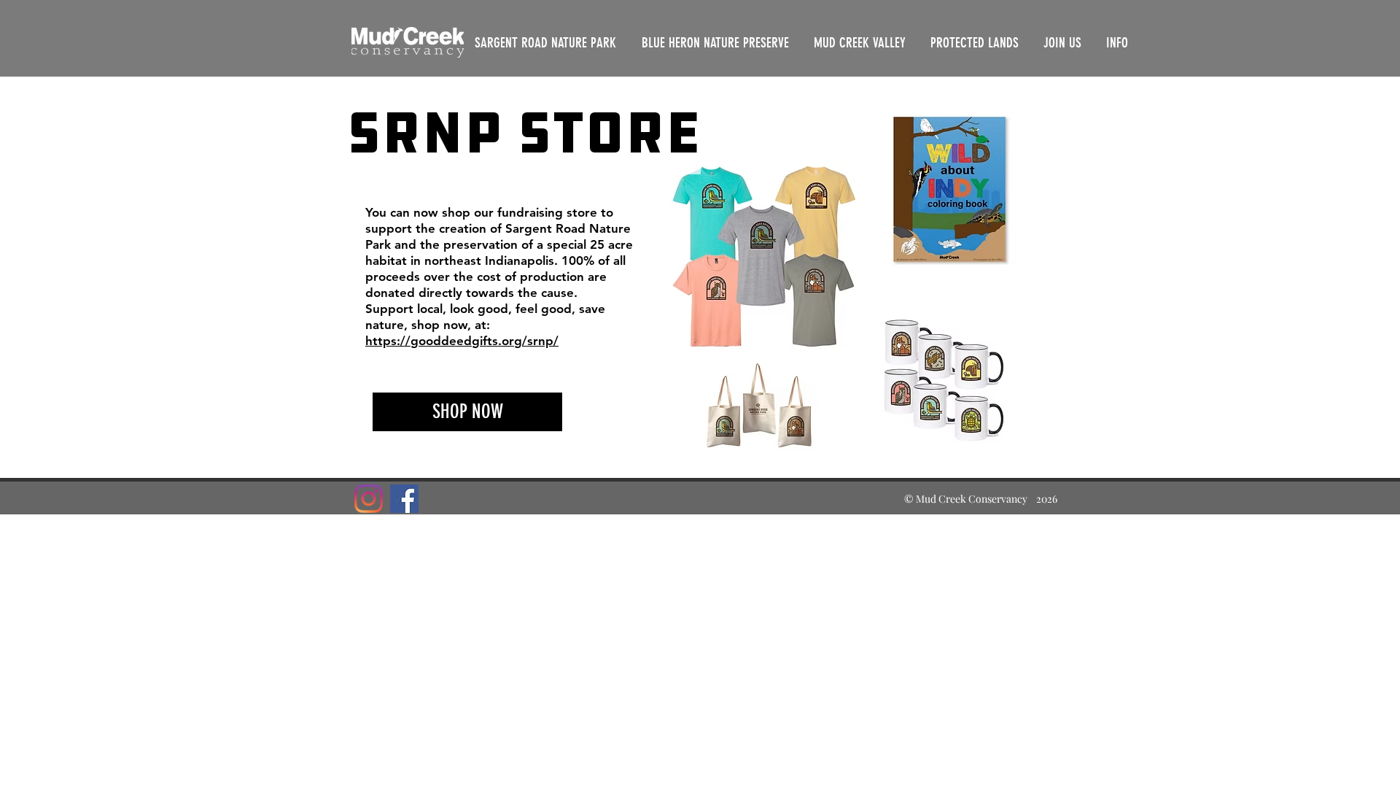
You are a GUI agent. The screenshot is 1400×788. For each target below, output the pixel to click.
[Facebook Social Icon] (404, 498)
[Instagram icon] (368, 498)
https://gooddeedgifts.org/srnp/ (462, 340)
